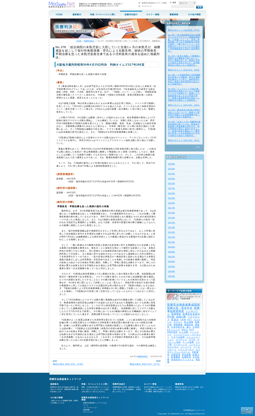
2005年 (171, 266)
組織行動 (181, 316)
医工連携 (188, 322)
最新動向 (54, 384)
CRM (183, 319)
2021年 (171, 188)
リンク (85, 405)
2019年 (171, 198)
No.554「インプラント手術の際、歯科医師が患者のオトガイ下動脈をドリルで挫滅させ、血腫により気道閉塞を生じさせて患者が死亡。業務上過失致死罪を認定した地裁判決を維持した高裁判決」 (184, 94)
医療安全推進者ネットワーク (65, 379)
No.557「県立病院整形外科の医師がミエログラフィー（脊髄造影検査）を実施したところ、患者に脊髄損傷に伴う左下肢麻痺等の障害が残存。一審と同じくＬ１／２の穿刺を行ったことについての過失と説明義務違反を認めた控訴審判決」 (184, 43)
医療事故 (176, 314)
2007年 (171, 257)
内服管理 (175, 354)
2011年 (171, 237)
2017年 (171, 208)
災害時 (196, 327)
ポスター (178, 322)
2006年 (171, 261)
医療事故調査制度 (183, 309)
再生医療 (186, 354)
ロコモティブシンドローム (183, 350)
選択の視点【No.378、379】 (68, 364)
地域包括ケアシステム (182, 359)
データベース (180, 344)
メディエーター (186, 349)
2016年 (171, 213)
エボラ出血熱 (178, 337)
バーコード (186, 347)
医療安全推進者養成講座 (183, 304)
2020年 (171, 193)
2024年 (171, 174)
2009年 (171, 247)
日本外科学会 (178, 327)
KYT (189, 319)
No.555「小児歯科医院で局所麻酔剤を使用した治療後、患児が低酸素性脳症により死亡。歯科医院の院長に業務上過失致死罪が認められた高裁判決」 (184, 79)
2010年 (171, 242)
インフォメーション (90, 407)
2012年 (171, 232)
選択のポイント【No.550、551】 (184, 140)
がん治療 (183, 332)
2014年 (171, 222)
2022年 (171, 183)
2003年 (171, 276)
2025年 (171, 169)
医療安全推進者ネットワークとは (95, 403)
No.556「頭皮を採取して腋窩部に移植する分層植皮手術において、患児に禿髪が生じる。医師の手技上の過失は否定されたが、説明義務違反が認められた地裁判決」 (184, 60)
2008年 (171, 252)
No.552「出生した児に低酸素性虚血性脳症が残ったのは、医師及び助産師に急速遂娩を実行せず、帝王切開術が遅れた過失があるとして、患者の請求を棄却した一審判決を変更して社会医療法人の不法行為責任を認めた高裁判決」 (184, 128)
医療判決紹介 (143, 356)
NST (191, 329)
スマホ (192, 339)
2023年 (171, 179)
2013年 (171, 227)
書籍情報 (179, 384)
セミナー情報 (150, 384)
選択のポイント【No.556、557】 (184, 30)
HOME (79, 41)
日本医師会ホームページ (194, 410)
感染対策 (188, 324)
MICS (185, 329)
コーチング (181, 339)
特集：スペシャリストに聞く (95, 384)
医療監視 (186, 357)
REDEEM (172, 332)
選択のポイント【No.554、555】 (184, 70)
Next (198, 147)
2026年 (171, 164)
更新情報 (86, 410)
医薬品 (175, 319)
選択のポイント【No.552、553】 (184, 105)
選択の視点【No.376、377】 (145, 364)
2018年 (171, 203)
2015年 (171, 218)
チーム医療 (188, 342)
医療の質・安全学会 (180, 307)
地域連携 (178, 324)
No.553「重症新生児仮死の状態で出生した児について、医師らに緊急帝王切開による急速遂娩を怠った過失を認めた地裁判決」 (184, 113)
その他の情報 (56, 397)
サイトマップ (88, 412)
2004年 (171, 271)
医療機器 (175, 357)
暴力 (188, 327)
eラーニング (173, 329)
